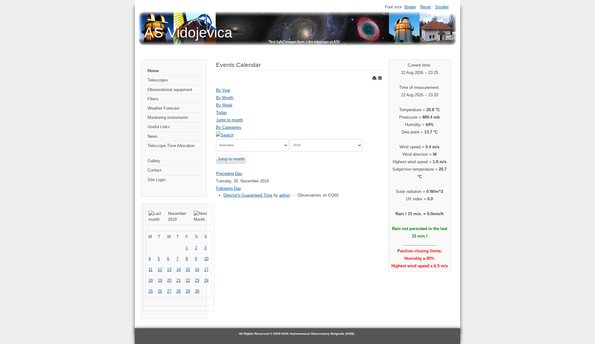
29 (188, 291)
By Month (224, 97)
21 (178, 280)
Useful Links (159, 126)
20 (169, 280)
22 (188, 280)
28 (178, 291)
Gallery (154, 161)
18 (150, 280)
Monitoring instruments (168, 117)
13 (169, 269)
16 (197, 269)
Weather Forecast (163, 108)
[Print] (375, 78)
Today (221, 112)
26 (160, 291)
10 (206, 258)
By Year (223, 90)
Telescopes (158, 80)
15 (188, 269)
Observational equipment (170, 89)
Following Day (228, 188)
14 (178, 269)
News (152, 136)
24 (206, 280)
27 (169, 291)
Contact (154, 170)
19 (160, 280)
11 (150, 269)
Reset (425, 7)
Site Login (156, 179)
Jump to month (229, 120)
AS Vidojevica (188, 32)
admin (284, 195)
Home (153, 70)
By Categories (228, 127)
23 (197, 280)
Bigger (410, 7)
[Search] (225, 135)
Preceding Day (229, 173)
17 (206, 269)
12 (160, 269)
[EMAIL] (380, 78)
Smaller (442, 7)
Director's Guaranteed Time (247, 195)
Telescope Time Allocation (171, 145)
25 (150, 291)
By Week (224, 105)
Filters (153, 99)
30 (197, 291)
